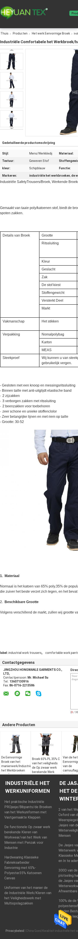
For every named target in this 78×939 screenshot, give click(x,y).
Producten (20, 33)
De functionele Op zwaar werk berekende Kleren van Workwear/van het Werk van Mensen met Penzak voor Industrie (27, 837)
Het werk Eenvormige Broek (51, 33)
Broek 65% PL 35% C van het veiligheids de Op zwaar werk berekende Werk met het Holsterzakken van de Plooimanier (46, 772)
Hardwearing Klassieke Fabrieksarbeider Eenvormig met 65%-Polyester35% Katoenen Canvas (23, 867)
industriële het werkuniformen (27, 787)
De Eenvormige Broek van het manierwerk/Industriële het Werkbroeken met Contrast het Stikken (16, 768)
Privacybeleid (15, 930)
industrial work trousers (25, 653)
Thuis (62, 13)
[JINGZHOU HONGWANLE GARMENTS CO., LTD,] (24, 12)
